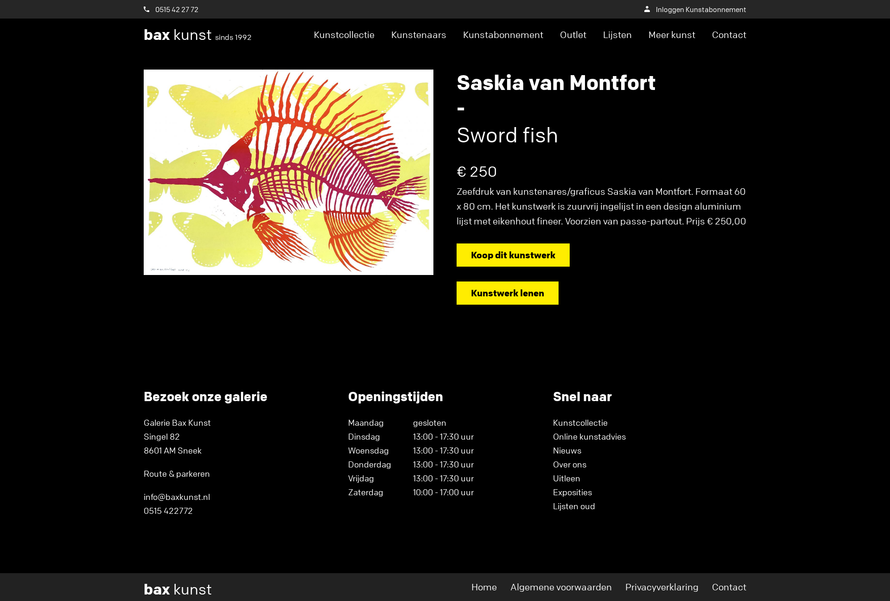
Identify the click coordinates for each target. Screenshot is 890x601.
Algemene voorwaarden (561, 587)
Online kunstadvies (589, 436)
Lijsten (617, 34)
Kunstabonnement (503, 34)
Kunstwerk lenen (507, 293)
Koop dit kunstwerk (513, 255)
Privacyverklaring (662, 587)
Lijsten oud (574, 506)
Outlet (573, 34)
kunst (198, 35)
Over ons (569, 464)
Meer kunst (671, 34)
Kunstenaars (418, 34)
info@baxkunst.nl (177, 497)
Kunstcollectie (344, 34)
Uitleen (566, 478)
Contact (729, 34)
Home (484, 587)
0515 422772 (168, 510)
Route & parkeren (177, 473)
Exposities (572, 492)
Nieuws (567, 450)
